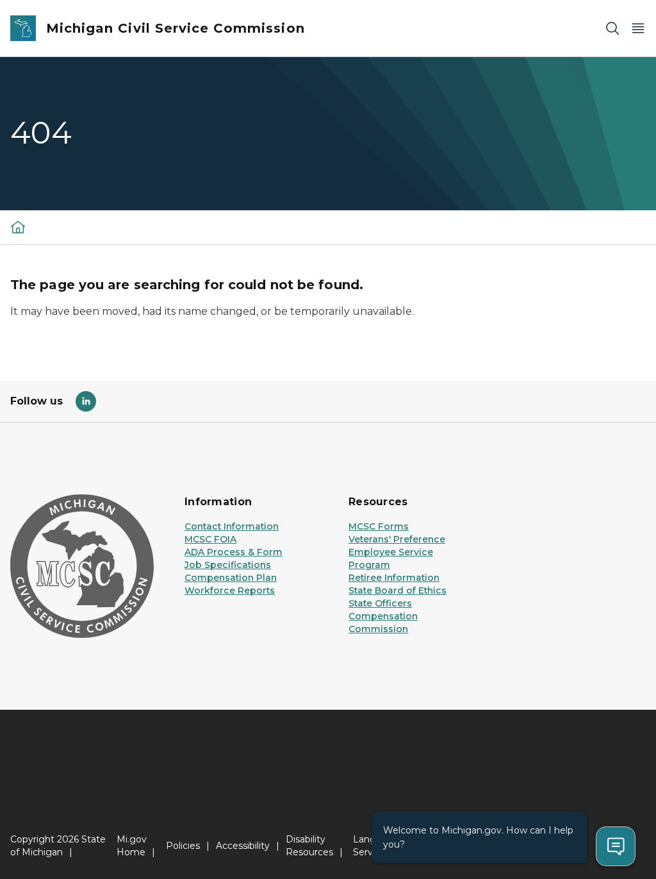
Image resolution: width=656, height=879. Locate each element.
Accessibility (243, 845)
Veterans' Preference (396, 539)
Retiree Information (393, 577)
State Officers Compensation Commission (383, 616)
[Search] (612, 29)
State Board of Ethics (397, 590)
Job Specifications (227, 565)
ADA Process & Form (233, 552)
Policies (183, 845)
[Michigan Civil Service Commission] (18, 227)
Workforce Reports (229, 590)
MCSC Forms (378, 526)
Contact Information (231, 526)
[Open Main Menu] (638, 29)
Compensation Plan (230, 577)
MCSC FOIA (210, 539)
